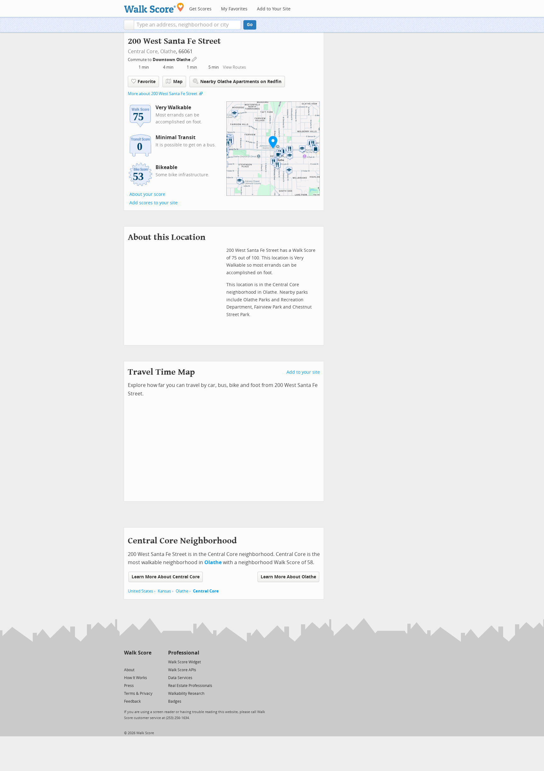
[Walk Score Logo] (154, 8)
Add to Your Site (274, 9)
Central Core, (143, 51)
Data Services (180, 678)
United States (140, 591)
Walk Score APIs (182, 670)
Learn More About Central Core (166, 577)
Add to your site (303, 372)
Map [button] (178, 81)
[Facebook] (137, 661)
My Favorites (234, 9)
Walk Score (137, 653)
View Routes (234, 67)
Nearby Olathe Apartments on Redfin (240, 81)
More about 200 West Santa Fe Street (162, 93)
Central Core (206, 591)
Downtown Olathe (172, 59)
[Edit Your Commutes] (194, 59)
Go (250, 24)
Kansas (164, 591)
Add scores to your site (153, 203)
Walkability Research (186, 693)
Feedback (132, 701)
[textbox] (187, 25)
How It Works (135, 678)
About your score (147, 194)
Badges (174, 701)
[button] (129, 25)
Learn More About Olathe (288, 577)
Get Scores (200, 9)
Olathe (168, 51)
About (129, 670)
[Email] (147, 661)
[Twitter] (127, 661)
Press (129, 685)
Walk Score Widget (184, 662)
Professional (183, 653)
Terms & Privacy (138, 693)
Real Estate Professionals (190, 685)
